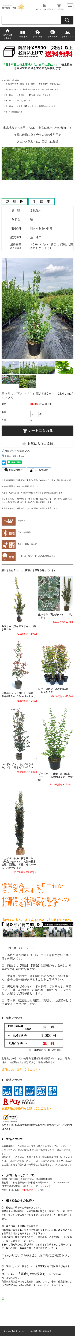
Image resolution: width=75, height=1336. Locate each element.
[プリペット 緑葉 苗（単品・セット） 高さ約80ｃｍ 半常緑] (55, 739)
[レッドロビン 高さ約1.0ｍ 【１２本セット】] (55, 662)
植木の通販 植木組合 (8, 36)
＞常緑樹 (20, 95)
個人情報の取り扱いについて (14, 1331)
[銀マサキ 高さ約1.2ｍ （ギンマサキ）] (55, 593)
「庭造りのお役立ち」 (33, 1274)
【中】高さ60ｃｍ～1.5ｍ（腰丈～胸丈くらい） (42, 89)
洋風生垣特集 (17, 112)
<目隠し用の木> (23, 101)
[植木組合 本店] (13, 10)
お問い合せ (37, 36)
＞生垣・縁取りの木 (25, 106)
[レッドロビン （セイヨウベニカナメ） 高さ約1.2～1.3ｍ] (19, 734)
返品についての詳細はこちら (17, 451)
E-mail (41, 1190)
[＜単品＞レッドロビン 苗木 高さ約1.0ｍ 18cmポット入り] (19, 665)
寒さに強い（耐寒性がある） (51, 84)
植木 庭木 (8, 95)
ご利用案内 (22, 36)
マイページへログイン (44, 9)
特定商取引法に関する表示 (41, 1331)
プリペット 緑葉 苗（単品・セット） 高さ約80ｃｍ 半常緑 (55, 777)
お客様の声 (52, 36)
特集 (6, 112)
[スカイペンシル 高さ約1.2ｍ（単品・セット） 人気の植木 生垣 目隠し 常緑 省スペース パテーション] (19, 823)
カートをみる (59, 9)
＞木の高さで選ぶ (11, 89)
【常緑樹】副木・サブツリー (40, 95)
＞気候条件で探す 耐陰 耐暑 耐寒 (19, 84)
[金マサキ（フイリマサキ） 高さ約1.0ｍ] (19, 599)
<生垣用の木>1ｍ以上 (46, 106)
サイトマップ (67, 36)
